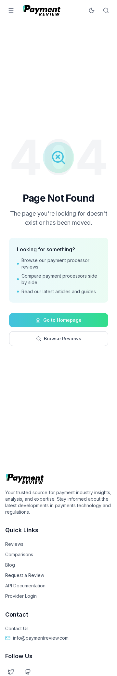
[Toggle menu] (11, 10)
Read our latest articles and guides (58, 291)
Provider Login (21, 596)
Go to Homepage (62, 320)
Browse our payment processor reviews (55, 263)
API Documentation (25, 585)
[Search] (106, 10)
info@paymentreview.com (41, 638)
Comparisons (19, 554)
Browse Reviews (62, 338)
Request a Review (24, 575)
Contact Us (17, 628)
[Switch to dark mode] (92, 10)
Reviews (14, 544)
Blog (10, 565)
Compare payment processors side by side (59, 279)
